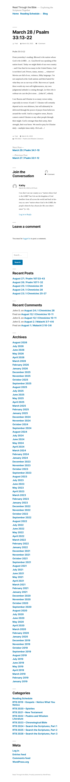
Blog (45, 13)
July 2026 (18, 346)
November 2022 (21, 510)
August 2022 (19, 521)
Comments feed (21, 758)
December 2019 (21, 640)
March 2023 (19, 495)
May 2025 (18, 398)
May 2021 (17, 577)
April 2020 (18, 625)
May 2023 (18, 487)
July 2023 (18, 480)
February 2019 (20, 677)
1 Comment (41, 43)
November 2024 (21, 420)
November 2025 (21, 376)
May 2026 (18, 353)
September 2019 (21, 651)
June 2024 (18, 439)
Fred (16, 43)
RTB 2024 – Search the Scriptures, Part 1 (34, 726)
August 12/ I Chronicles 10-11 (37, 314)
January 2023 (20, 502)
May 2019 (17, 666)
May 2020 (18, 621)
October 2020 (20, 603)
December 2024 (21, 417)
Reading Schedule (29, 13)
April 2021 (18, 580)
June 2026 (18, 349)
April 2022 (18, 536)
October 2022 (20, 513)
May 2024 (18, 443)
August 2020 (19, 610)
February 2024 (20, 454)
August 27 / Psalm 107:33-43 (28, 278)
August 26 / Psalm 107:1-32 (27, 282)
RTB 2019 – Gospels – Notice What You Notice (33, 703)
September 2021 (21, 562)
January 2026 (20, 368)
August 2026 (19, 342)
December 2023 (21, 461)
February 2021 (20, 588)
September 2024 (21, 428)
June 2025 (18, 394)
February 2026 (20, 364)
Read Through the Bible (24, 7)
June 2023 (18, 484)
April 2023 (18, 491)
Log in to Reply (25, 214)
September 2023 (21, 472)
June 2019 (18, 662)
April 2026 (18, 357)
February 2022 (20, 543)
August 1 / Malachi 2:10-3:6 (36, 325)
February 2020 (20, 633)
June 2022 (18, 528)
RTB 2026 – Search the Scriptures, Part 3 (34, 733)
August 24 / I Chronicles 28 (27, 289)
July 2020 (18, 614)
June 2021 (18, 573)
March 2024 (19, 450)
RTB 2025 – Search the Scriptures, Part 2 (34, 730)
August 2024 (19, 431)
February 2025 (20, 409)
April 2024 (18, 446)
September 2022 (21, 517)
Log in (15, 750)
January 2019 (19, 681)
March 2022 (19, 539)
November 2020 (21, 599)
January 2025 (20, 413)
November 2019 (21, 644)
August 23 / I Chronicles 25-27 (29, 293)
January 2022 (20, 547)
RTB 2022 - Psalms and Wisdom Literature (29, 139)
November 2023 (21, 465)
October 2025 (20, 379)
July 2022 (18, 525)
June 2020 (18, 618)
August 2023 (19, 476)
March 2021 (19, 584)
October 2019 (20, 647)
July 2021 (17, 569)
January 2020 (20, 636)
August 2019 (19, 655)
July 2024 (18, 435)
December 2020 (21, 595)
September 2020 (21, 607)
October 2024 (20, 424)
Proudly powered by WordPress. (40, 775)
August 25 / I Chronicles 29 (27, 286)
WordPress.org (20, 761)
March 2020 (19, 629)
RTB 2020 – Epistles (23, 708)
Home (15, 13)
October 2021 (20, 558)
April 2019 (18, 670)
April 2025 (18, 402)
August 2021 (19, 566)
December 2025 (21, 372)
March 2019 (19, 674)
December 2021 (21, 551)
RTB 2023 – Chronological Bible (29, 722)
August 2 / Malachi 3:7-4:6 (39, 321)
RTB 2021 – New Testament (27, 712)
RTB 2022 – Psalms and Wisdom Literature (30, 717)
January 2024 (20, 457)
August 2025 (19, 387)
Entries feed (19, 754)
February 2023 (20, 499)
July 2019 (17, 659)
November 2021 (21, 554)
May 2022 (18, 532)
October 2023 (20, 469)
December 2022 (21, 506)
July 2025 (18, 390)
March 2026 (19, 361)
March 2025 (19, 405)
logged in (26, 238)
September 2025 (21, 383)
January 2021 (19, 592)
